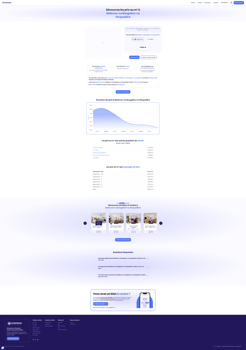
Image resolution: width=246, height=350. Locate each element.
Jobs (59, 327)
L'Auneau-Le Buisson (98, 147)
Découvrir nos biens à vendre (148, 57)
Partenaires (60, 322)
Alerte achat (47, 324)
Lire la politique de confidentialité (9, 339)
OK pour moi (24, 343)
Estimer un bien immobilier (123, 91)
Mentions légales (238, 346)
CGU (214, 346)
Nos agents (35, 324)
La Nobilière (96, 157)
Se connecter (35, 335)
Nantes (116, 223)
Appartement (139, 39)
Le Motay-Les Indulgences (99, 152)
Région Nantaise (139, 28)
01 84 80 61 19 (224, 2)
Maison (151, 39)
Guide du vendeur (36, 327)
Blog (59, 324)
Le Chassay (95, 150)
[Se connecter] (231, 3)
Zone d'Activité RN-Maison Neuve (101, 155)
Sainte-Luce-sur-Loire (149, 28)
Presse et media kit (61, 326)
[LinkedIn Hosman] (37, 340)
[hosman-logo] (7, 2)
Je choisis (14, 343)
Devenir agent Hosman (62, 329)
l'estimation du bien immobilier (107, 299)
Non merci (5, 343)
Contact (71, 322)
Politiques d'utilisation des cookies (228, 346)
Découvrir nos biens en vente (123, 239)
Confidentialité (218, 346)
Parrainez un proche (36, 333)
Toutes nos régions (130, 28)
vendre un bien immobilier (107, 297)
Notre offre (35, 322)
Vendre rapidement (36, 331)
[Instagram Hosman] (35, 340)
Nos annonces (48, 322)
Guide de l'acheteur (49, 326)
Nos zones (35, 326)
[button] (2, 347)
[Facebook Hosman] (33, 340)
